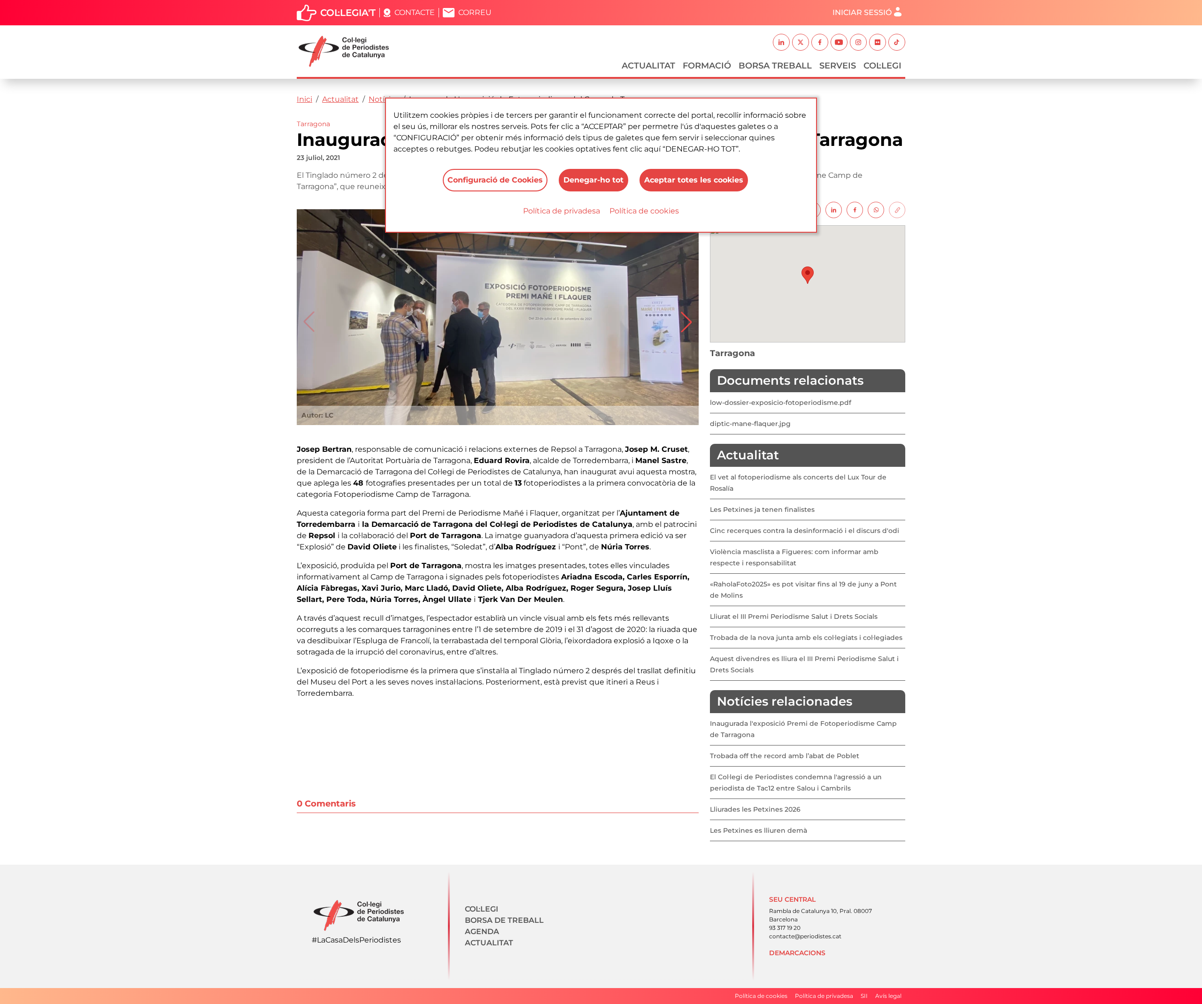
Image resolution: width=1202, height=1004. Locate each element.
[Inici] (347, 51)
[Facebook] (855, 209)
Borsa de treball (504, 920)
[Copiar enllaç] (897, 209)
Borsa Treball (775, 66)
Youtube (839, 42)
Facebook (819, 42)
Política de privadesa (561, 210)
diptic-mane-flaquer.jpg (750, 423)
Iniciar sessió (862, 12)
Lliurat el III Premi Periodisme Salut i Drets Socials (794, 616)
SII (864, 995)
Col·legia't (348, 12)
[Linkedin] (833, 209)
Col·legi (882, 66)
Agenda (482, 931)
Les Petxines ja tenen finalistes (762, 509)
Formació (707, 66)
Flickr (877, 42)
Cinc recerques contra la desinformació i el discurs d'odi (804, 530)
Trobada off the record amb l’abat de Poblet (784, 756)
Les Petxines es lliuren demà (758, 830)
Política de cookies (644, 210)
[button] (686, 322)
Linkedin (781, 42)
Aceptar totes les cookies (693, 179)
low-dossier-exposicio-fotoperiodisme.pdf (780, 402)
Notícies (384, 99)
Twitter (800, 42)
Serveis (837, 66)
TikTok (896, 42)
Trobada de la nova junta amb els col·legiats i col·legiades (806, 637)
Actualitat (648, 66)
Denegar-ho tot (593, 179)
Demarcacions (797, 953)
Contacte (414, 12)
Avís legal (888, 995)
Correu (475, 12)
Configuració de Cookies (495, 179)
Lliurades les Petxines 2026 (755, 809)
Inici (304, 99)
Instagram (858, 42)
